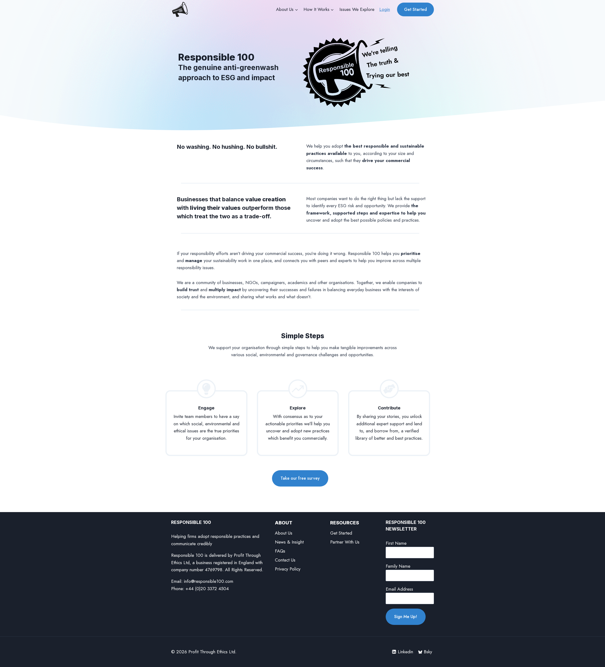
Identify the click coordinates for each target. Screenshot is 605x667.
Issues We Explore (356, 9)
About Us (283, 533)
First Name (396, 543)
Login (384, 9)
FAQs (280, 551)
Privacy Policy (287, 569)
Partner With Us (344, 542)
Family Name (398, 566)
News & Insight (289, 542)
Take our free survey (300, 478)
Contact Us (285, 560)
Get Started (415, 9)
